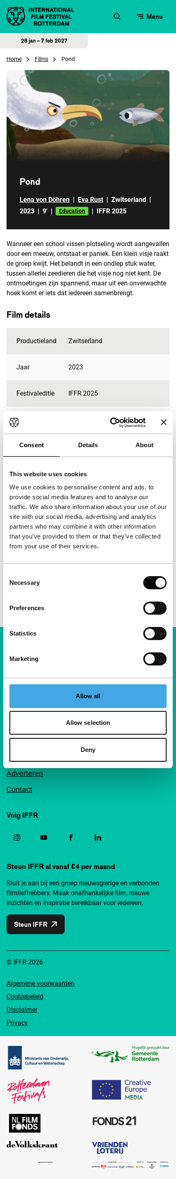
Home (14, 59)
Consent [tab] (31, 444)
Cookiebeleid (25, 996)
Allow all (88, 695)
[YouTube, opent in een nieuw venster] (44, 837)
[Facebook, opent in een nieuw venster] (71, 837)
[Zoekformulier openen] (117, 16)
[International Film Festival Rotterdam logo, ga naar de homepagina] (40, 16)
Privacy (17, 1023)
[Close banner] (164, 422)
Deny (88, 749)
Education (72, 211)
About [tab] (144, 444)
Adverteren (25, 773)
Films (41, 59)
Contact (19, 789)
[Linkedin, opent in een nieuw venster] (98, 837)
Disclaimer (22, 1010)
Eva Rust (90, 200)
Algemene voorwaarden (40, 983)
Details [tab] (88, 444)
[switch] (155, 608)
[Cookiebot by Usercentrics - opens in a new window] (111, 422)
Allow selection (88, 722)
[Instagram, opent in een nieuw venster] (17, 837)
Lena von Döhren (45, 200)
